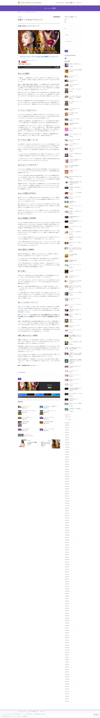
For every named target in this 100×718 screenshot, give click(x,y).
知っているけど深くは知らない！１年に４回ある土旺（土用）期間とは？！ (75, 249)
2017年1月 (67, 701)
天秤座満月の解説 (26, 421)
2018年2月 (67, 669)
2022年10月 (67, 535)
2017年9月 (67, 681)
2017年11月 (67, 676)
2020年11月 (67, 588)
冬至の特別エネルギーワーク (74, 276)
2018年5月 (67, 662)
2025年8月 (67, 452)
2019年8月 (67, 625)
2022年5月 (67, 547)
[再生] (19, 67)
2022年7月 (67, 542)
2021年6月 (67, 574)
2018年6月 (67, 659)
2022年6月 (67, 544)
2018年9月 (67, 652)
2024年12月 (67, 471)
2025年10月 (67, 447)
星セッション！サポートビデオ (75, 196)
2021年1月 (67, 586)
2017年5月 (67, 691)
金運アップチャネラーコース (24, 314)
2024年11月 (67, 474)
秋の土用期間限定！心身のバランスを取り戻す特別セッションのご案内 (75, 336)
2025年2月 (67, 466)
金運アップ (32, 435)
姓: (65, 21)
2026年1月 (67, 439)
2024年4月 (67, 491)
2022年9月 (67, 537)
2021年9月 (67, 566)
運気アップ (27, 435)
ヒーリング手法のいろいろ (74, 143)
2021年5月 (67, 576)
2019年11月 (67, 618)
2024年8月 (67, 481)
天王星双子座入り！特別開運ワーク (50, 406)
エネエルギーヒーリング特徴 (74, 139)
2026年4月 (67, 432)
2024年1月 (67, 498)
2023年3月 (67, 522)
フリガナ (66, 34)
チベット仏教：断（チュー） (28, 417)
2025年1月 (67, 469)
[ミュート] (55, 67)
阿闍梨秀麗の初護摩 (73, 260)
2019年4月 (67, 635)
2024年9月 (67, 478)
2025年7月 (67, 454)
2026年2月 (67, 437)
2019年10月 (67, 620)
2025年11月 (67, 444)
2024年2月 (67, 496)
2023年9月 (67, 508)
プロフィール (42, 711)
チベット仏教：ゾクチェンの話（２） (29, 410)
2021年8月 (67, 569)
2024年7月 (67, 483)
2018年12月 (67, 645)
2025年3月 (67, 464)
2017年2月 (67, 698)
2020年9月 (67, 593)
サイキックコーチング (23, 711)
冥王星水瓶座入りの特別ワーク (75, 309)
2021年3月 (67, 581)
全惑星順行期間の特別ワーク (74, 216)
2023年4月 (67, 520)
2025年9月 (67, 449)
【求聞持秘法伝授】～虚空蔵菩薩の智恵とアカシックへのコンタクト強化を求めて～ (75, 360)
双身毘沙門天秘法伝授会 (48, 421)
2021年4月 (67, 579)
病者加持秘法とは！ (73, 201)
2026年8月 (67, 425)
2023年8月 (67, 510)
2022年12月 (67, 530)
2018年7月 (67, 657)
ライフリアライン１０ (27, 406)
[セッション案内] (22, 443)
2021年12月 (67, 559)
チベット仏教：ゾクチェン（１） (50, 410)
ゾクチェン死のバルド (73, 80)
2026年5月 (67, 430)
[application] (39, 67)
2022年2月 (67, 554)
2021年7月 (67, 571)
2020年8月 (67, 596)
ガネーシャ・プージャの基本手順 (75, 192)
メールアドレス (68, 41)
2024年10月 (67, 476)
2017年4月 (67, 693)
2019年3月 (67, 637)
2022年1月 (67, 557)
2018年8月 (67, 654)
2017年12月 (67, 674)
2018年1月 (67, 671)
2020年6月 (67, 601)
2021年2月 (67, 583)
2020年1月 (67, 613)
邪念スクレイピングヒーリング (75, 374)
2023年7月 (67, 513)
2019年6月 (67, 630)
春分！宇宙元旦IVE (26, 428)
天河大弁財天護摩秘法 (73, 254)
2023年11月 (67, 503)
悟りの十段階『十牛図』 (73, 112)
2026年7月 (67, 427)
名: (65, 28)
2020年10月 (67, 591)
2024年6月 (67, 486)
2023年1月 (67, 527)
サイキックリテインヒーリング (75, 325)
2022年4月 (67, 549)
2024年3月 (67, 493)
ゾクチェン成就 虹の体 (73, 84)
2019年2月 (67, 640)
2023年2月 (67, 525)
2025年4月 (67, 461)
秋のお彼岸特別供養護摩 (73, 165)
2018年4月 (67, 664)
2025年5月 (67, 459)
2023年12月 (67, 500)
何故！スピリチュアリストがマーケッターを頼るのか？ (45, 443)
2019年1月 (67, 642)
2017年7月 (67, 686)
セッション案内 (56, 16)
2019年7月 (67, 627)
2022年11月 (67, 532)
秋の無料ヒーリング (73, 170)
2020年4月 (67, 605)
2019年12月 (67, 615)
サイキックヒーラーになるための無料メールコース (39, 56)
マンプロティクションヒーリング (75, 270)
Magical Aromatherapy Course (74, 366)
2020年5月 (67, 603)
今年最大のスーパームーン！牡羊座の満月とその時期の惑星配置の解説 (75, 354)
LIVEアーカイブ (68, 417)
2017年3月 (67, 696)
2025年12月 (67, 442)
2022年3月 (67, 552)
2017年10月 (67, 679)
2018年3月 (67, 667)
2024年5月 (67, 488)
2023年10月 (67, 505)
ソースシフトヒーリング (73, 370)
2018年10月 (67, 649)
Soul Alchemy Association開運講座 (75, 69)
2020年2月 (67, 610)
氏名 (65, 19)
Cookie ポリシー (25, 716)
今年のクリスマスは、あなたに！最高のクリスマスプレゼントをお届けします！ (75, 287)
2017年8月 (67, 684)
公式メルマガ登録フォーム (33, 711)
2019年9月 (67, 623)
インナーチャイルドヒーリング (75, 298)
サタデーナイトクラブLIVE (49, 417)
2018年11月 (67, 647)
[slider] (58, 67)
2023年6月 (67, 515)
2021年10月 (67, 564)
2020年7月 (67, 598)
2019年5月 (67, 632)
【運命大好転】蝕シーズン (74, 398)
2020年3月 (67, 608)
